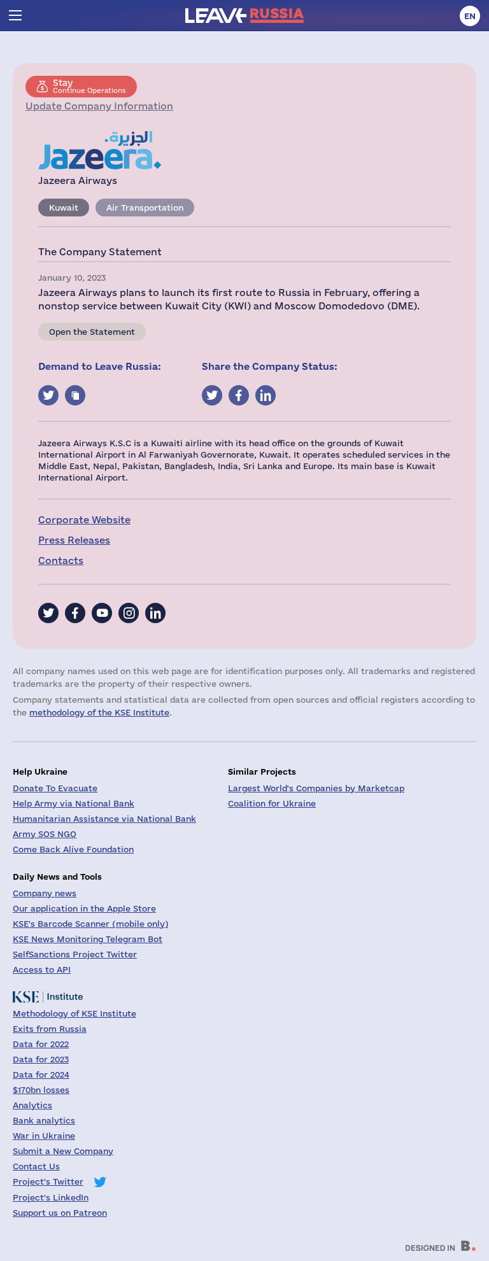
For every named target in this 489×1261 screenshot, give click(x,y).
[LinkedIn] (155, 613)
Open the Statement (92, 331)
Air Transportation (144, 207)
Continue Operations (89, 86)
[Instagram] (128, 613)
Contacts (60, 560)
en (470, 15)
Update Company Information (99, 106)
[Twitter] (48, 613)
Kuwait (63, 207)
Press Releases (74, 540)
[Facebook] (75, 613)
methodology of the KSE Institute (99, 712)
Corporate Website (84, 519)
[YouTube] (102, 613)
